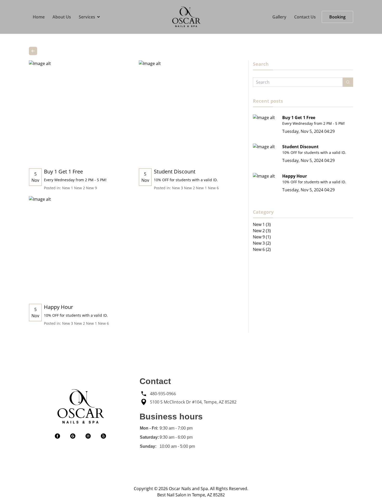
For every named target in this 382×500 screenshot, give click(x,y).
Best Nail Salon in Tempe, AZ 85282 (191, 495)
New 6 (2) (262, 249)
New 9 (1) (262, 237)
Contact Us (305, 17)
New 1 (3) (262, 224)
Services (87, 17)
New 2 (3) (262, 230)
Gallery (279, 17)
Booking (337, 17)
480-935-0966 (163, 394)
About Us (61, 17)
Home (39, 17)
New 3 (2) (262, 243)
